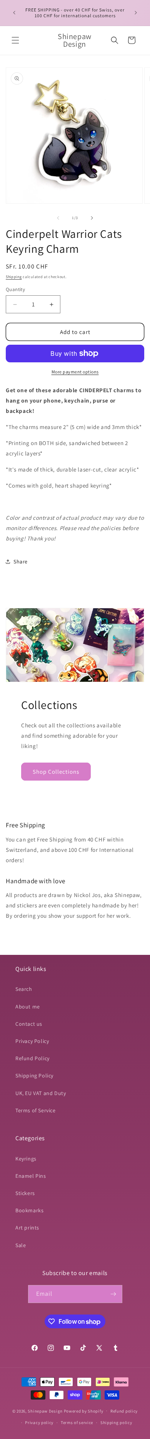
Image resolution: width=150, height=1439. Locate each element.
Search (23, 989)
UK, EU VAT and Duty (40, 1093)
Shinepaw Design (45, 1410)
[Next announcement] (135, 12)
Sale (20, 1245)
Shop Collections (56, 771)
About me (27, 1006)
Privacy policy (39, 1422)
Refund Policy (32, 1058)
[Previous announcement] (14, 12)
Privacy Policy (32, 1041)
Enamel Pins (30, 1175)
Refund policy (124, 1411)
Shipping (14, 276)
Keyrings (26, 1158)
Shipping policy (116, 1422)
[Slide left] (58, 218)
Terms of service (77, 1422)
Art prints (27, 1227)
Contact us (28, 1023)
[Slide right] (91, 218)
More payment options (75, 372)
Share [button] (20, 561)
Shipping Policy (34, 1075)
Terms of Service (35, 1110)
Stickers (25, 1193)
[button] (15, 40)
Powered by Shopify (83, 1410)
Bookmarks (29, 1210)
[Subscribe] (113, 1294)
